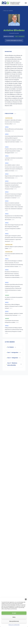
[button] (26, 599)
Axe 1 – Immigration (14, 352)
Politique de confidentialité (14, 624)
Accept (14, 613)
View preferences (14, 621)
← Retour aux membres (7, 10)
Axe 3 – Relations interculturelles (14, 364)
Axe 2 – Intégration (14, 357)
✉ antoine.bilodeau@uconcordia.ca (14, 40)
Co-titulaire (11, 347)
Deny (14, 617)
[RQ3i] (11, 3)
